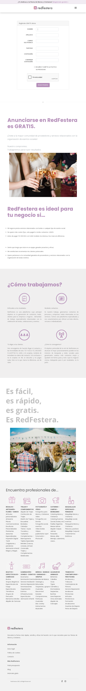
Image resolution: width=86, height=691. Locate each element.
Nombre (30, 29)
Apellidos (29, 35)
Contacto (10, 657)
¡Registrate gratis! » (60, 2)
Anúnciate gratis (12, 673)
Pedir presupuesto (13, 665)
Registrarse (43, 85)
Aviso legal (11, 649)
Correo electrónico (28, 41)
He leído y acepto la (46, 68)
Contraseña (28, 54)
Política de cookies (13, 653)
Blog (9, 669)
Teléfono (29, 48)
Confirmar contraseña (28, 61)
